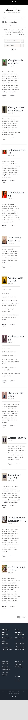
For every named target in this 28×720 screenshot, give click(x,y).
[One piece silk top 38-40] (4, 62)
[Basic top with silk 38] (4, 395)
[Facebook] (15, 680)
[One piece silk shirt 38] (4, 280)
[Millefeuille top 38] (4, 195)
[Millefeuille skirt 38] (4, 152)
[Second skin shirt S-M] (4, 477)
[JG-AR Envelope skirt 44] (4, 568)
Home (3, 25)
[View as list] (15, 49)
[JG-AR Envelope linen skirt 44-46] (4, 519)
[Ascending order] (22, 41)
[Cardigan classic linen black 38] (4, 109)
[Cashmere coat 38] (4, 338)
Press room (19, 661)
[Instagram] (18, 680)
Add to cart (4, 96)
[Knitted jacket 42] (4, 440)
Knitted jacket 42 (17, 437)
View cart (21, 34)
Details (13, 95)
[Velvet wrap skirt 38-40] (4, 240)
